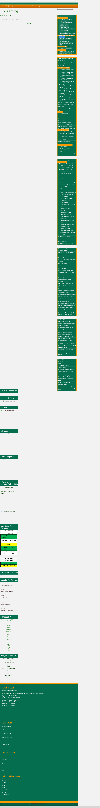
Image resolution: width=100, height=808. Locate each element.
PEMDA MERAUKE (8, 659)
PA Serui (4, 793)
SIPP (3, 756)
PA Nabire (4, 787)
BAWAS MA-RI (5, 744)
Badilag (3, 730)
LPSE (3, 771)
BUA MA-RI (4, 741)
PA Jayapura (5, 784)
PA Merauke (12, 702)
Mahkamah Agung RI (7, 726)
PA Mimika (5, 786)
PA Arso (4, 781)
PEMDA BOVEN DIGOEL (9, 668)
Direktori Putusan (6, 733)
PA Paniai (4, 789)
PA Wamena (5, 794)
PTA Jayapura (5, 779)
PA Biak (4, 782)
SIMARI (3, 767)
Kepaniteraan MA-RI (7, 737)
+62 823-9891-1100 (13, 700)
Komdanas (4, 760)
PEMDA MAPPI (8, 676)
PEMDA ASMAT (9, 663)
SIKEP (3, 763)
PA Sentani (5, 791)
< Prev (3, 387)
